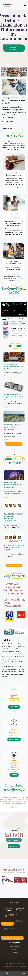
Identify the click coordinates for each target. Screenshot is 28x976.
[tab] (14, 323)
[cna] (7, 880)
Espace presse (14, 952)
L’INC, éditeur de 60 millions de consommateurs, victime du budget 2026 (14, 547)
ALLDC (19, 659)
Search (7, 973)
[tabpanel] (14, 309)
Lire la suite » (6, 378)
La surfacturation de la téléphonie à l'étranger (17, 337)
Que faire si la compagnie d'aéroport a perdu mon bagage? (17, 328)
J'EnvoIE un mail (14, 739)
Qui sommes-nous (14, 946)
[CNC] (21, 880)
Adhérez (14, 949)
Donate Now (21, 973)
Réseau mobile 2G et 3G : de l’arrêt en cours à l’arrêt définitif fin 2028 (14, 396)
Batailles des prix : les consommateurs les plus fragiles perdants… (14, 366)
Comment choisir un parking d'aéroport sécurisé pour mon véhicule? (17, 323)
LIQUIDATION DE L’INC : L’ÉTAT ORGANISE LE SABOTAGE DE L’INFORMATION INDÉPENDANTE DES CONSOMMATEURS (13, 516)
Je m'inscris (14, 707)
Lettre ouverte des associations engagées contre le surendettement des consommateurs (13, 485)
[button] (14, 48)
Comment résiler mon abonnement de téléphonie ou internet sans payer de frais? (17, 333)
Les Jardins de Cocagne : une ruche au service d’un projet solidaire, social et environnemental (13, 426)
